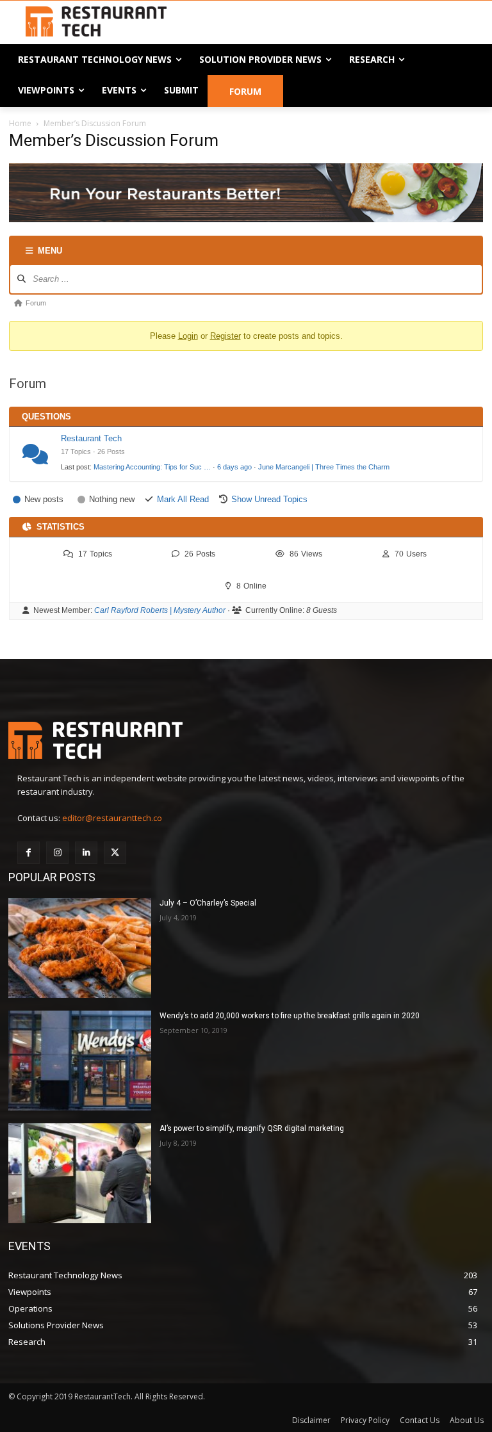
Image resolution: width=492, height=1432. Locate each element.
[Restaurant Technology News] (96, 21)
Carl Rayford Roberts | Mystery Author (160, 610)
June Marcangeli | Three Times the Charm (324, 467)
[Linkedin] (86, 853)
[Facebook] (28, 853)
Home (20, 123)
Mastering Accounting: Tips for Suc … (152, 467)
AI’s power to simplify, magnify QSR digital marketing (252, 1128)
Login (188, 336)
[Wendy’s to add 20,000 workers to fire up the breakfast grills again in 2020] (79, 1061)
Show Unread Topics (269, 499)
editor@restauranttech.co (112, 818)
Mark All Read (183, 499)
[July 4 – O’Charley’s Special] (79, 948)
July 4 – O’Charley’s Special (208, 903)
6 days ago (234, 467)
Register (225, 336)
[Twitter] (115, 853)
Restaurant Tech (91, 438)
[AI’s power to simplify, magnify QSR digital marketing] (79, 1173)
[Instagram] (57, 853)
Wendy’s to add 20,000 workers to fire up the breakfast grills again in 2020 (290, 1015)
